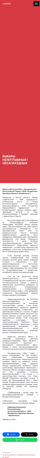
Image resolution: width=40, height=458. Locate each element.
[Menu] (36, 3)
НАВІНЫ (6, 3)
